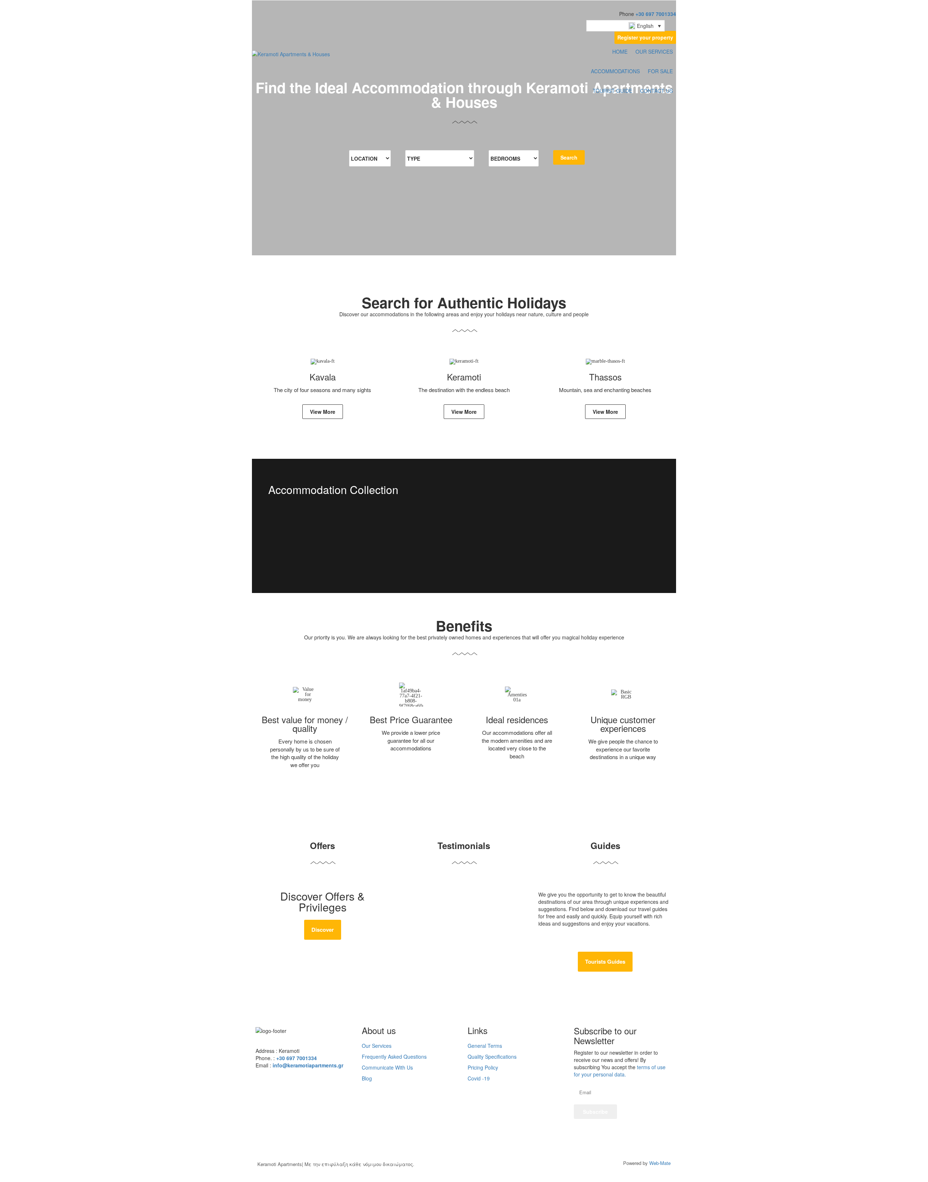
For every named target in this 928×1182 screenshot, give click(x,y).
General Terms (485, 1045)
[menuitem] (625, 26)
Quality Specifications (492, 1056)
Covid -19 (479, 1078)
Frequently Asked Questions (394, 1056)
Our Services (377, 1045)
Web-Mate (660, 1163)
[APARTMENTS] (464, 549)
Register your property (645, 37)
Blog (367, 1078)
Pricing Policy (483, 1067)
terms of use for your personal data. (620, 1070)
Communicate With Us (387, 1067)
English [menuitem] (645, 25)
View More (322, 411)
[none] (625, 26)
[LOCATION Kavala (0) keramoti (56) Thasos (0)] (370, 158)
